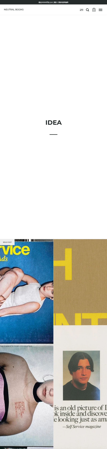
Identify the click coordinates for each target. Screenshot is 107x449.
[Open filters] (81, 9)
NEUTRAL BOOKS (14, 9)
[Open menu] (100, 9)
